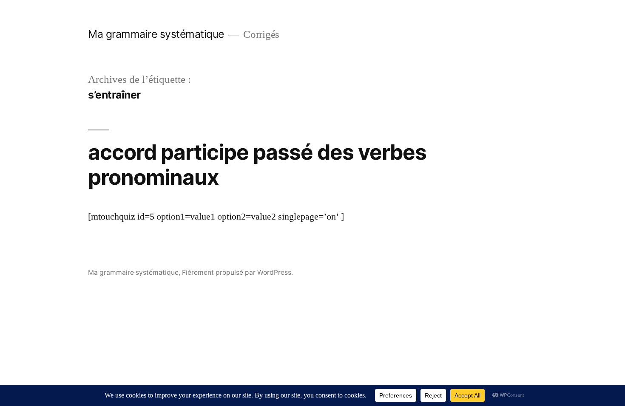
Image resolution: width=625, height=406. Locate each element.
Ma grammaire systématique (156, 34)
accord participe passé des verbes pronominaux (257, 164)
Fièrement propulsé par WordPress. (237, 272)
